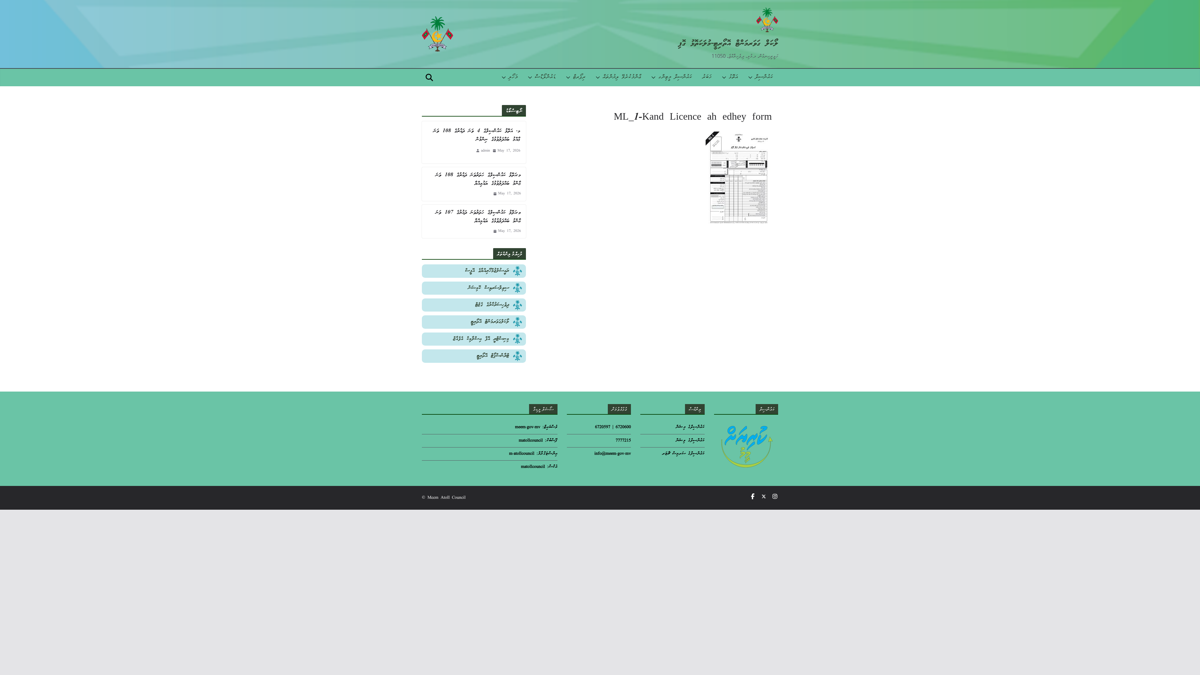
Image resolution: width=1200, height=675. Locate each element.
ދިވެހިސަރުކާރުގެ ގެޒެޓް (492, 305)
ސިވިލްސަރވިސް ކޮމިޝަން (488, 288)
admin (485, 150)
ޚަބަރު (707, 77)
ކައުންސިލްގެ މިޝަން (690, 427)
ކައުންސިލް (764, 77)
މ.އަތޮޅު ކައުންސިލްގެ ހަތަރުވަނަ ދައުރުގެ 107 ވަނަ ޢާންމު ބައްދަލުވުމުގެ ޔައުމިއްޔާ (478, 216)
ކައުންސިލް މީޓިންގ (675, 77)
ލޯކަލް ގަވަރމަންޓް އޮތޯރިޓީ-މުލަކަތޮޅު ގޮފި (728, 43)
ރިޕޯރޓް (579, 77)
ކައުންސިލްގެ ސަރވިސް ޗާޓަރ (683, 454)
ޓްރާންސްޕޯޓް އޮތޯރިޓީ (493, 356)
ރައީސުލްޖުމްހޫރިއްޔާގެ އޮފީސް (487, 271)
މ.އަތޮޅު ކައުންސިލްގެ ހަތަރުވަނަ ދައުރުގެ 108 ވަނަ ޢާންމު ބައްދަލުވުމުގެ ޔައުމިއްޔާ (478, 179)
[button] (751, 77)
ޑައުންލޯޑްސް (545, 77)
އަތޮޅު (733, 77)
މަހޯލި (513, 77)
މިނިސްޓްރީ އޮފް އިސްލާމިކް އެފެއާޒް (481, 339)
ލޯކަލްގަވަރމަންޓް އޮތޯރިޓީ (490, 322)
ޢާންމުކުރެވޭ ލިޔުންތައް (621, 77)
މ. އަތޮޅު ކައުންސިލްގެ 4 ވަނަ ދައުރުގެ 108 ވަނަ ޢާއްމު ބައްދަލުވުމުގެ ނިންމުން (476, 135)
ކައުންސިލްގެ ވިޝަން (690, 441)
